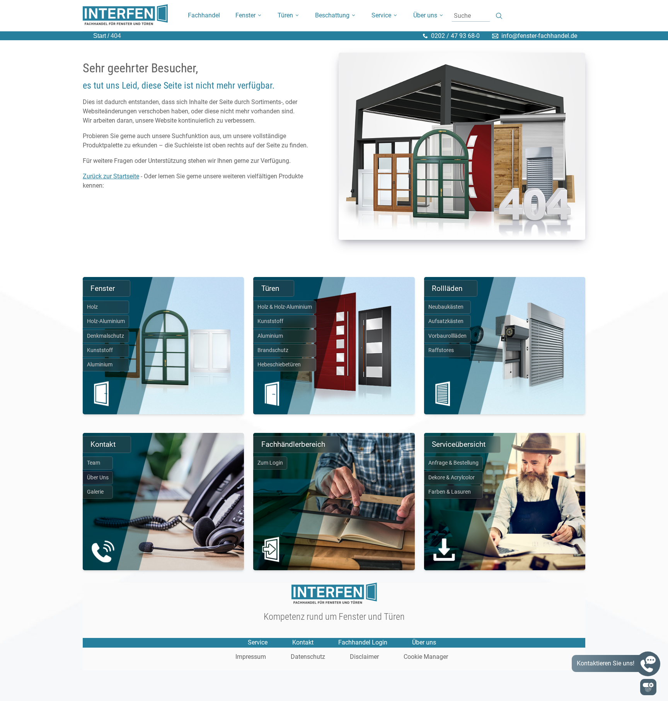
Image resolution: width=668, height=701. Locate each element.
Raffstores (441, 350)
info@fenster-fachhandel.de (539, 35)
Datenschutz (308, 657)
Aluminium (99, 364)
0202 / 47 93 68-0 (455, 35)
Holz (92, 307)
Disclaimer (364, 657)
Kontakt (303, 642)
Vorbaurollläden (447, 336)
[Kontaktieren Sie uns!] (648, 663)
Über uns (424, 642)
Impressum (250, 657)
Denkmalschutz (105, 336)
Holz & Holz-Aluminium (284, 307)
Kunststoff (100, 350)
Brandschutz (272, 350)
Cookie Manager (426, 657)
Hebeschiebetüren (279, 364)
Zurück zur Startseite (111, 176)
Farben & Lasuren (449, 492)
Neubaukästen (446, 307)
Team (93, 463)
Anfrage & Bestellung (453, 463)
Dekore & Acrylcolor (451, 477)
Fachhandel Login (362, 642)
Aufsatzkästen (446, 321)
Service (258, 642)
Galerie (95, 492)
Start (99, 35)
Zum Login (270, 463)
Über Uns (98, 477)
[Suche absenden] (499, 16)
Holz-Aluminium (106, 321)
